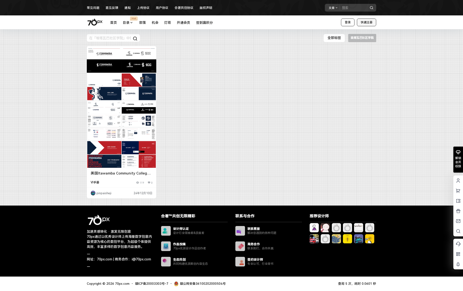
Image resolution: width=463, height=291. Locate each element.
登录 (348, 22)
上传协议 (143, 8)
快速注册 (366, 22)
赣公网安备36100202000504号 (203, 283)
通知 (127, 8)
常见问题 (93, 8)
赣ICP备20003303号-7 (151, 283)
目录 (129, 21)
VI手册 (95, 182)
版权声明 (206, 8)
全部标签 (334, 38)
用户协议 (162, 8)
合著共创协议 (184, 8)
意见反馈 (112, 8)
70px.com (121, 283)
